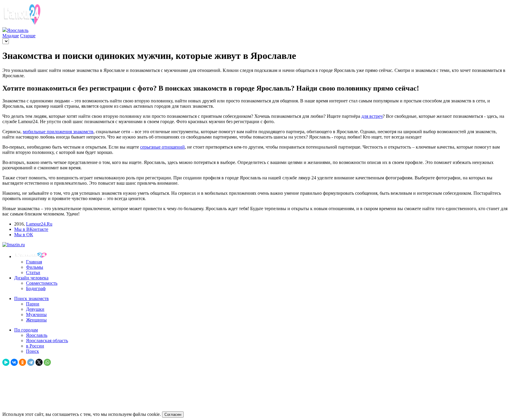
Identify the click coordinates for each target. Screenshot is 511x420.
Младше (10, 35)
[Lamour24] (32, 256)
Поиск (32, 351)
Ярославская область (47, 340)
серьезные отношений (162, 146)
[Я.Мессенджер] (5, 362)
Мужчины (36, 314)
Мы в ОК (23, 234)
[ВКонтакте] (14, 362)
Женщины (36, 319)
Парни (32, 303)
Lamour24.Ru (39, 223)
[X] (39, 362)
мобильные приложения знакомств (58, 131)
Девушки (35, 309)
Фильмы (34, 267)
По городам (26, 329)
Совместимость (41, 283)
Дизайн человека (31, 277)
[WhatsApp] (47, 362)
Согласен (172, 414)
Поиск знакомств (31, 298)
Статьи (33, 272)
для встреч (372, 116)
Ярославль (36, 335)
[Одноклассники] (22, 362)
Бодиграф (36, 288)
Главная (34, 261)
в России (35, 345)
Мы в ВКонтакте (31, 229)
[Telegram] (30, 362)
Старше (27, 35)
